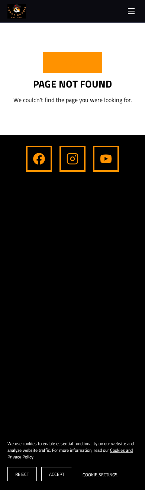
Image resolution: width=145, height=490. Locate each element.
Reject (22, 474)
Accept (56, 474)
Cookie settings (100, 474)
